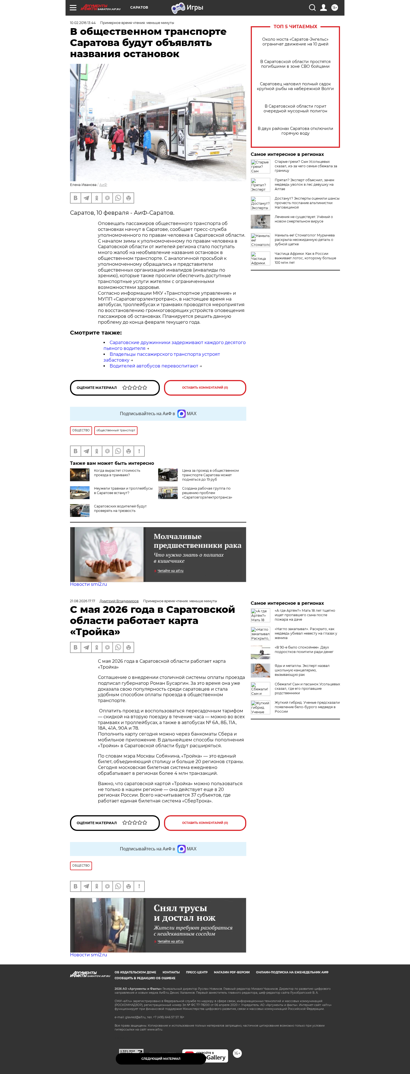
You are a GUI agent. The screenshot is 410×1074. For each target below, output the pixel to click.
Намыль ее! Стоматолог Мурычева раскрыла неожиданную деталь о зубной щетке (305, 239)
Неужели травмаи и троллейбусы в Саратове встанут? (123, 490)
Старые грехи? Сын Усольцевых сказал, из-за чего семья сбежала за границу (306, 166)
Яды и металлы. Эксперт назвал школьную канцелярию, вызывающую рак (302, 670)
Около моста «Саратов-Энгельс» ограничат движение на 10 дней (295, 42)
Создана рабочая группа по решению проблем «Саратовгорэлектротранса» (207, 492)
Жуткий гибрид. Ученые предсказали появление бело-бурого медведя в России (307, 706)
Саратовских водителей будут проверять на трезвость (120, 508)
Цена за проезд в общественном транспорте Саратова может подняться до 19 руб (210, 475)
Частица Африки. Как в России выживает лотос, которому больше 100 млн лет (305, 258)
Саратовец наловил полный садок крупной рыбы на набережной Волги (295, 86)
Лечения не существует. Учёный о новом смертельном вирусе (304, 219)
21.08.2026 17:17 (82, 601)
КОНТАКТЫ (171, 972)
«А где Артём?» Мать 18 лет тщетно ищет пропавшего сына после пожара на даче (305, 614)
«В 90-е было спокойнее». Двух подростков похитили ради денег (304, 649)
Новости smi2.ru (88, 584)
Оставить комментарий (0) (205, 388)
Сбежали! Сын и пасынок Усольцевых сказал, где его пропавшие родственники (307, 688)
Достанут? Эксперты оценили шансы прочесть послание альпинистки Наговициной (307, 202)
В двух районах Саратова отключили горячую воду (295, 131)
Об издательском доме (135, 972)
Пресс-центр (197, 972)
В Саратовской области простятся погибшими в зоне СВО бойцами (295, 64)
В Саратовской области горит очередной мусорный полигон (295, 108)
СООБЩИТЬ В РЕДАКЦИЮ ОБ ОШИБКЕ (145, 978)
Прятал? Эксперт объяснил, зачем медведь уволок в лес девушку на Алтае (304, 184)
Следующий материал (160, 1059)
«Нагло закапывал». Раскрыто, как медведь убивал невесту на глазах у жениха (306, 633)
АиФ (103, 185)
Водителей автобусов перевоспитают (154, 366)
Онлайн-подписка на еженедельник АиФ (292, 972)
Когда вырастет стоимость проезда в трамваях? (117, 472)
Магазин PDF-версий (232, 972)
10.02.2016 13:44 (83, 23)
